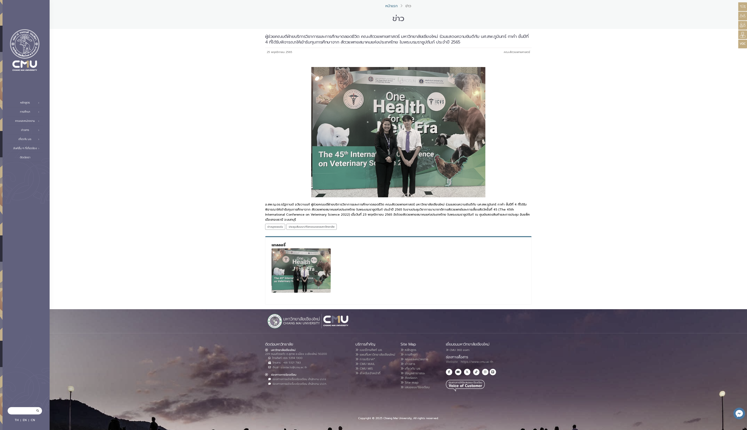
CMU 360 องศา (459, 350)
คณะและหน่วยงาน (416, 359)
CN (33, 420)
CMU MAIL (367, 364)
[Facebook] (449, 372)
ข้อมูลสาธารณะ (414, 373)
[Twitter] (467, 372)
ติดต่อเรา (25, 157)
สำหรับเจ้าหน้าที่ (369, 373)
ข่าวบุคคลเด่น (275, 227)
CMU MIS (366, 368)
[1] (301, 270)
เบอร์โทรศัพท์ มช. (370, 350)
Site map (411, 382)
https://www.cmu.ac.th (477, 361)
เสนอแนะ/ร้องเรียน (417, 387)
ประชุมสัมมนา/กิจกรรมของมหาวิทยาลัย (312, 227)
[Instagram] (485, 372)
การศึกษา (410, 354)
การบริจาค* (367, 359)
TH (17, 420)
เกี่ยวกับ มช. (412, 368)
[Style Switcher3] (742, 6)
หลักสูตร (410, 350)
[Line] (493, 372)
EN (25, 420)
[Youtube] (458, 372)
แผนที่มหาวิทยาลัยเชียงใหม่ (377, 354)
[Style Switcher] (742, 16)
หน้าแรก (391, 6)
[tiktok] (476, 372)
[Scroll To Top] (740, 425)
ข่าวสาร (409, 364)
